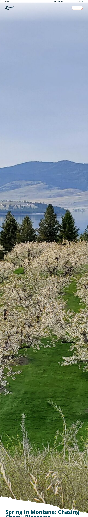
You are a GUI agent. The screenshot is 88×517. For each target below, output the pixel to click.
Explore (35, 7)
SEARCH (80, 1)
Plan (43, 7)
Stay (50, 7)
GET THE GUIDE (77, 7)
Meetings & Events (58, 1)
